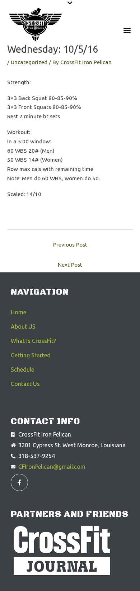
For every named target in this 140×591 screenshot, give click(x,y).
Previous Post (70, 245)
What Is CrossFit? (33, 341)
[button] (70, 3)
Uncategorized (29, 62)
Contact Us (25, 384)
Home (18, 312)
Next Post (70, 265)
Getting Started (31, 355)
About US (23, 326)
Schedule (22, 369)
